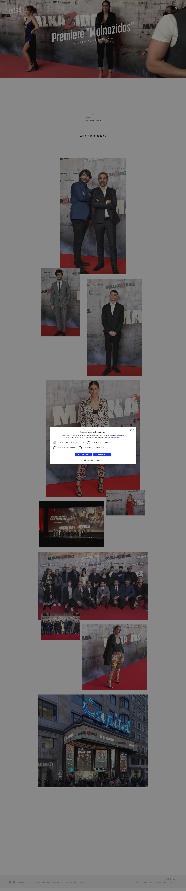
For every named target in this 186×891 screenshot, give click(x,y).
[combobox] (131, 430)
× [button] (133, 429)
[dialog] (93, 445)
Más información (114, 437)
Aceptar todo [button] (83, 454)
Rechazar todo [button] (102, 454)
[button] (93, 460)
